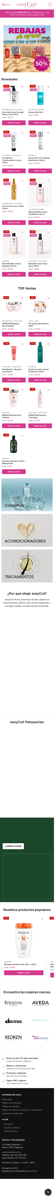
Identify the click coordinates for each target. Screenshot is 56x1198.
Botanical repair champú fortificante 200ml (38, 370)
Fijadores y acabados (11, 155)
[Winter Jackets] (27, 565)
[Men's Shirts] (27, 494)
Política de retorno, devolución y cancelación (22, 1110)
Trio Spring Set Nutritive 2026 (38, 324)
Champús (32, 155)
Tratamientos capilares (12, 109)
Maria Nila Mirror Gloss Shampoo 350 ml (11, 265)
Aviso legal (7, 1099)
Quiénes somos (10, 1131)
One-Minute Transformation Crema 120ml (11, 160)
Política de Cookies (10, 1106)
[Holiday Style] (27, 530)
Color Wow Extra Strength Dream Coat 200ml (13, 113)
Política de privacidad (11, 1103)
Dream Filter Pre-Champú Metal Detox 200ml (39, 159)
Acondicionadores (36, 109)
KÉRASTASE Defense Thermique (37, 416)
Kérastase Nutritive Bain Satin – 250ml (20, 964)
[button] (49, 5)
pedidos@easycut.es (11, 1152)
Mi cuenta (8, 1124)
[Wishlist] (22, 87)
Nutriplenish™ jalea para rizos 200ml (12, 370)
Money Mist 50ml (35, 112)
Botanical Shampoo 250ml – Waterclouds (14, 462)
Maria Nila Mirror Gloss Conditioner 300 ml (37, 213)
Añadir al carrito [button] (14, 123)
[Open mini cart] (48, 1192)
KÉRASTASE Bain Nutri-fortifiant (12, 416)
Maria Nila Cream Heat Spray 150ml (37, 265)
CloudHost (32, 1171)
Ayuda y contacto (12, 1127)
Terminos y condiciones (12, 1113)
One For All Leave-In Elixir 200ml (13, 207)
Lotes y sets (33, 321)
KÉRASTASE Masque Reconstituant (10, 324)
